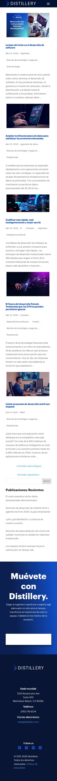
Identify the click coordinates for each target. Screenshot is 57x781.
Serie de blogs (13, 67)
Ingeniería (24, 53)
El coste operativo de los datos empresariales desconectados (22, 498)
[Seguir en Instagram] (33, 747)
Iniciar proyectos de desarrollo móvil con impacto (28, 405)
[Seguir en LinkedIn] (19, 747)
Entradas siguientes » (28, 475)
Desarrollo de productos (17, 322)
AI (21, 228)
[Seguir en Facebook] (26, 747)
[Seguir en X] (40, 747)
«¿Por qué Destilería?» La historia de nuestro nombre (24, 521)
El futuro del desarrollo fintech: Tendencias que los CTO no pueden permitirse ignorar (24, 307)
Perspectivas (12, 157)
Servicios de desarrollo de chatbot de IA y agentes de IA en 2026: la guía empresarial (28, 510)
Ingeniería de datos (29, 144)
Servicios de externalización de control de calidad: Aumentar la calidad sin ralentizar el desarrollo (28, 535)
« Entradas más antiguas (28, 466)
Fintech (35, 322)
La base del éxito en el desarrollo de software (25, 46)
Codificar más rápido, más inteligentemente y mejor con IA (23, 221)
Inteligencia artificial (16, 235)
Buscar (47, 481)
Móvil (22, 412)
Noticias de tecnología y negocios (22, 60)
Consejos (30, 228)
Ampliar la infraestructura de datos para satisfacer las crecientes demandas (27, 137)
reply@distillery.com (28, 722)
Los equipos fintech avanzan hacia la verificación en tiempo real (25, 548)
